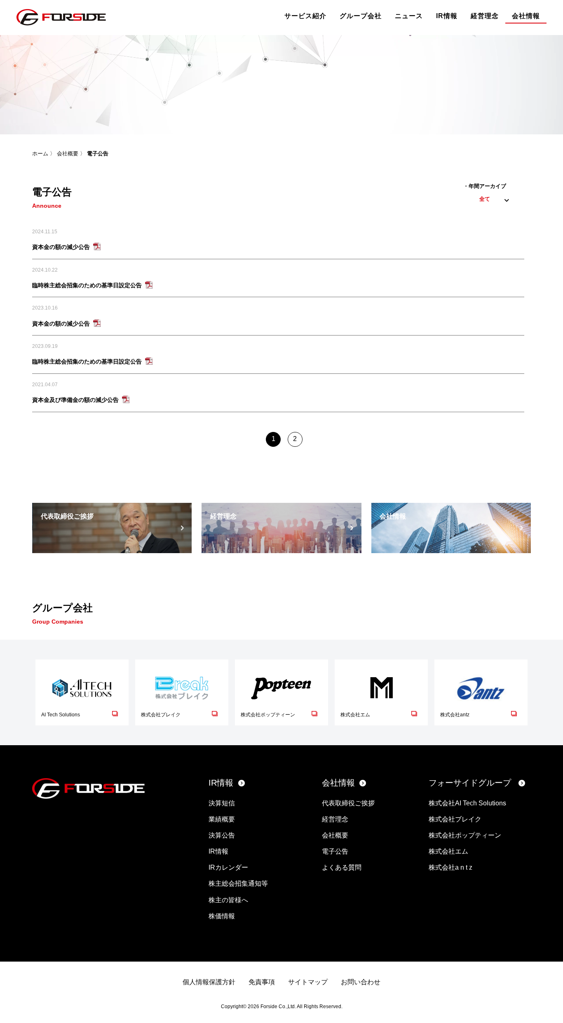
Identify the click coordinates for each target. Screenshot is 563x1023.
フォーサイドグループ (470, 782)
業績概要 (222, 819)
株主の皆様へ (228, 899)
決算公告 (222, 835)
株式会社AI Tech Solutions (467, 803)
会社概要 (67, 153)
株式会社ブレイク (455, 819)
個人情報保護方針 (209, 981)
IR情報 (446, 15)
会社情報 (526, 15)
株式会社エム (448, 851)
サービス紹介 (305, 15)
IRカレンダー (228, 867)
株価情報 (222, 916)
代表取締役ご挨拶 (348, 803)
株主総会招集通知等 (238, 883)
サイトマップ (308, 981)
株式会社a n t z (450, 867)
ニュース (409, 15)
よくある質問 (341, 867)
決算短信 (222, 803)
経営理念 (485, 15)
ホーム (40, 153)
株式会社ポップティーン (465, 835)
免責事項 (262, 981)
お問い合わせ (360, 981)
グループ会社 (361, 15)
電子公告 (335, 851)
